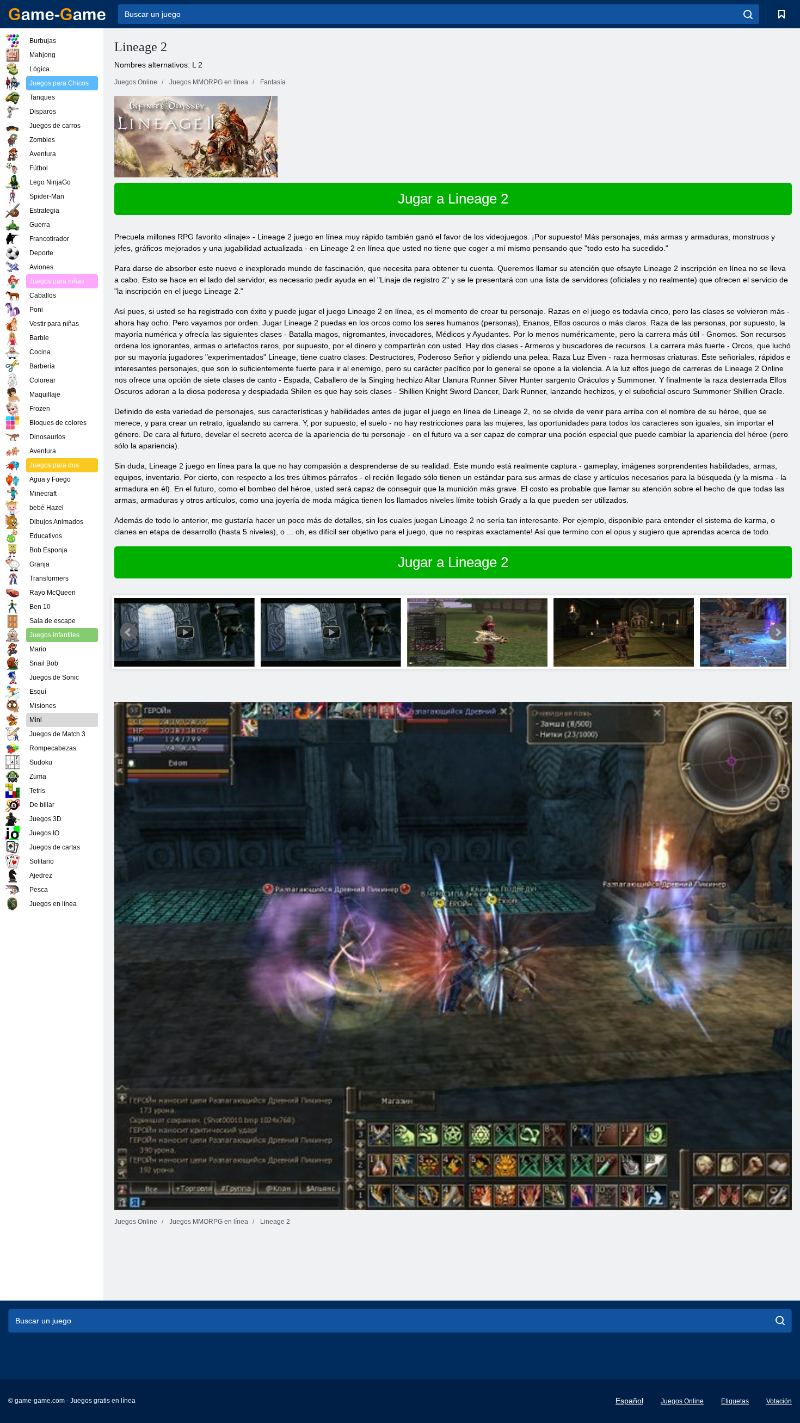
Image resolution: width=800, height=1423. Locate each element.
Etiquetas (735, 1401)
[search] (748, 14)
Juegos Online (682, 1401)
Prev (128, 632)
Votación (779, 1401)
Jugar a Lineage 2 (453, 198)
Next (777, 632)
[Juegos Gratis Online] (57, 14)
